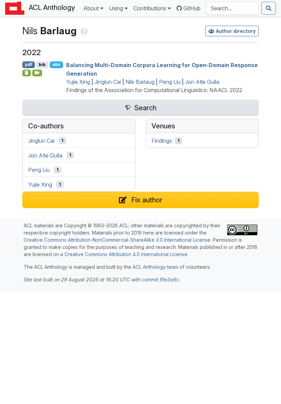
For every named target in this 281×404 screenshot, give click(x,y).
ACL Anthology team (155, 267)
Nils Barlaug (140, 81)
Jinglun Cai (108, 81)
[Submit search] (268, 8)
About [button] (91, 8)
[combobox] (232, 8)
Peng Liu (170, 81)
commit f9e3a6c (160, 279)
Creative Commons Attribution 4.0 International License (125, 254)
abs (56, 64)
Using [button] (116, 8)
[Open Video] (37, 73)
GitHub (191, 8)
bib (42, 64)
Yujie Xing (78, 81)
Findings (161, 140)
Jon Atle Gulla (202, 81)
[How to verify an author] (83, 31)
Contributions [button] (149, 8)
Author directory (236, 31)
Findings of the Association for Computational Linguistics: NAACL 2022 (154, 90)
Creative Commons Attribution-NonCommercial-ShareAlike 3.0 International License (117, 240)
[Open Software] (26, 73)
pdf (28, 64)
